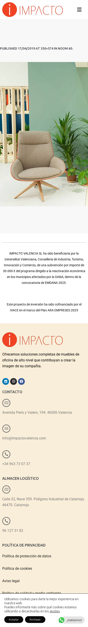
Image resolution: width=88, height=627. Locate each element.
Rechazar (35, 619)
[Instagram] (13, 381)
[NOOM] (44, 134)
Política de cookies (17, 568)
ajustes (55, 611)
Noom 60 (65, 48)
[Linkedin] (5, 381)
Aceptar (14, 619)
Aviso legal (11, 581)
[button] (79, 9)
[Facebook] (21, 381)
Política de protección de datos (26, 556)
